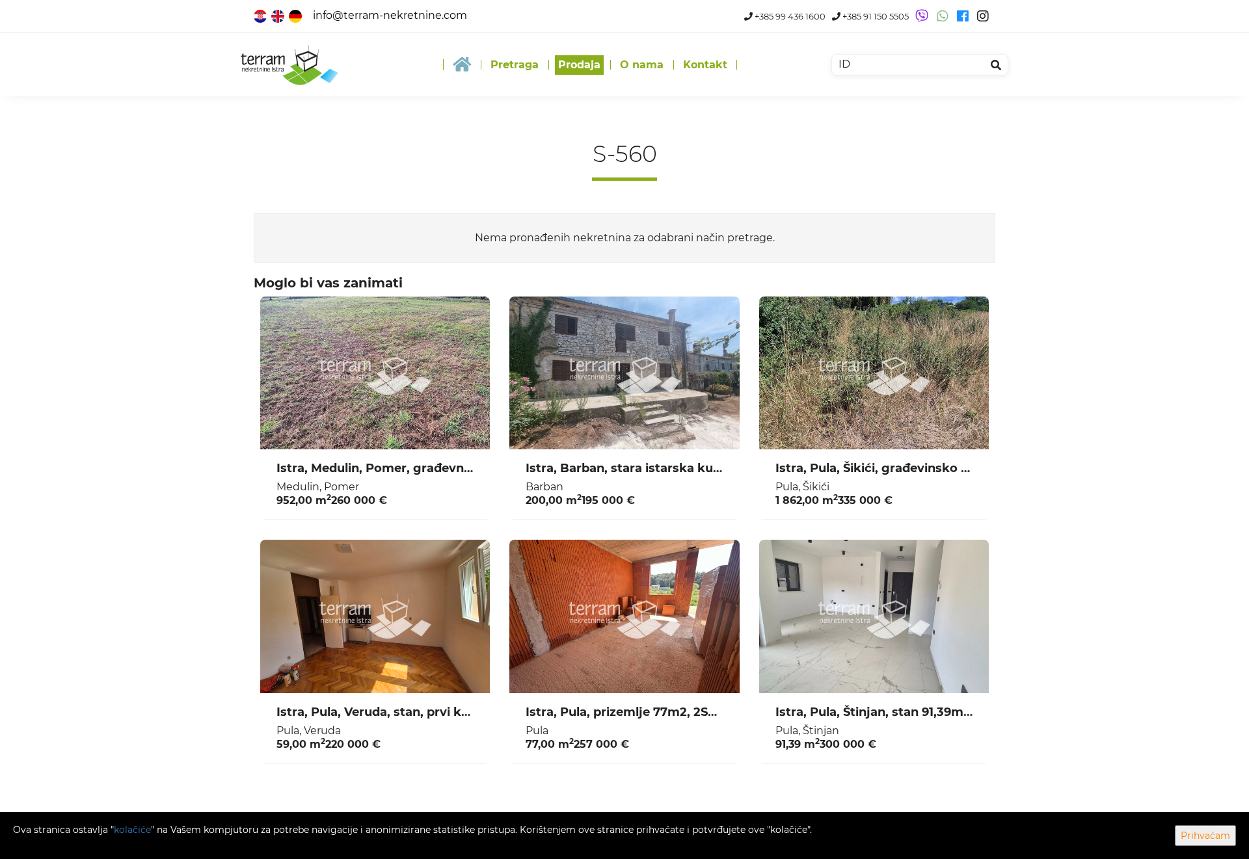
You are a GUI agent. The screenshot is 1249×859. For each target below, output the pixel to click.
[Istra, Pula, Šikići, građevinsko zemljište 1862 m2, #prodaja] (874, 373)
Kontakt (705, 65)
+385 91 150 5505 (874, 16)
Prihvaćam (1205, 835)
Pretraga (514, 65)
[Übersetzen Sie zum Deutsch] (296, 15)
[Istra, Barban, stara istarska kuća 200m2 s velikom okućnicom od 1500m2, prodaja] (624, 373)
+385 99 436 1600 (789, 16)
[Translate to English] (278, 15)
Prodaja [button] (579, 65)
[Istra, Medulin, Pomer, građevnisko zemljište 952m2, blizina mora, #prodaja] (375, 373)
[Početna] (462, 65)
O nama (642, 65)
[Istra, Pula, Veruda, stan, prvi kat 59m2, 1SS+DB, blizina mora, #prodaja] (375, 616)
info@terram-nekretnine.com (390, 15)
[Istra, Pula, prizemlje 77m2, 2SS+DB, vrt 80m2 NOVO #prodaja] (624, 616)
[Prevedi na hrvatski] (261, 15)
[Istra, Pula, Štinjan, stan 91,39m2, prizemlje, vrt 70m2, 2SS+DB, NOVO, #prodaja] (874, 616)
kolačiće (132, 830)
